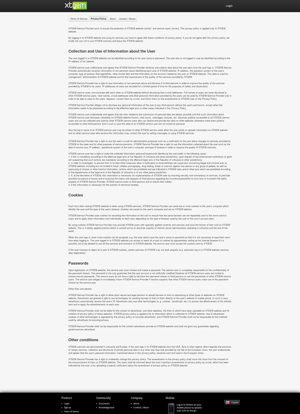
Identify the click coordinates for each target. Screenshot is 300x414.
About (113, 18)
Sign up (67, 407)
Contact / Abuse (127, 18)
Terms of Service (78, 18)
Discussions (104, 403)
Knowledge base (106, 407)
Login (66, 403)
